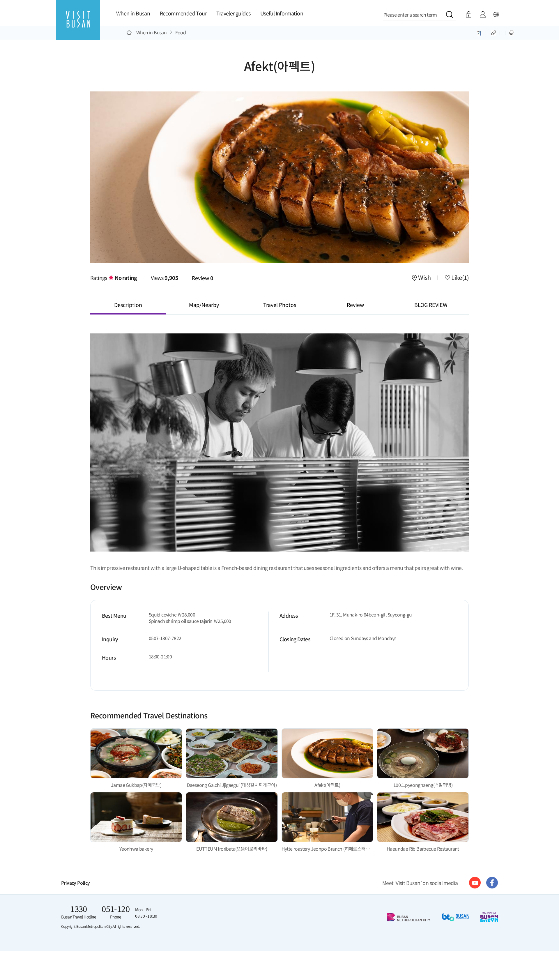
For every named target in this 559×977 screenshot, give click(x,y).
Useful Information (281, 13)
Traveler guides (233, 13)
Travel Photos (279, 304)
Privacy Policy (75, 882)
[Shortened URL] (494, 32)
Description (128, 304)
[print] (512, 32)
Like (459, 278)
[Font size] (479, 32)
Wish (424, 278)
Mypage (482, 14)
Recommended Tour (183, 13)
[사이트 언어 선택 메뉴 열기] (496, 14)
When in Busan (133, 13)
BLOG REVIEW (430, 304)
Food (180, 32)
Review (202, 278)
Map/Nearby (204, 304)
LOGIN (468, 14)
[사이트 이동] (475, 882)
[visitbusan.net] (78, 25)
